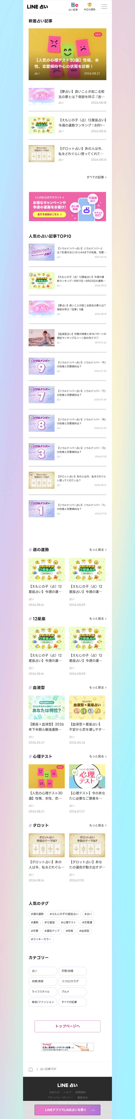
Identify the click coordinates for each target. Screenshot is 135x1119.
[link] (37, 7)
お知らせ (54, 1092)
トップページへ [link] (67, 1026)
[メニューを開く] (104, 6)
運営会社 (82, 1098)
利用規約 (80, 1092)
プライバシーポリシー (60, 1098)
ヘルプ (67, 1092)
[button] (67, 54)
